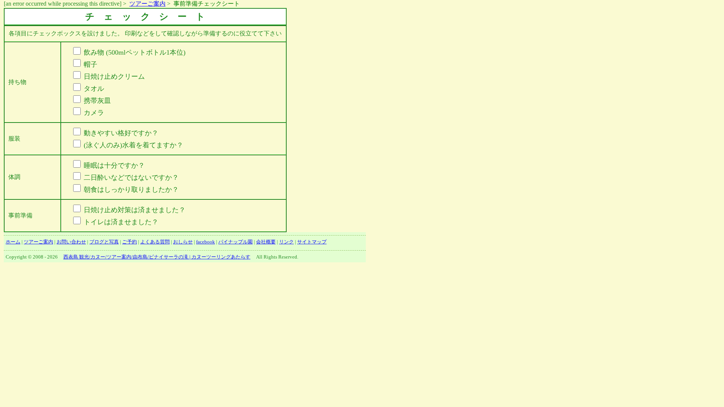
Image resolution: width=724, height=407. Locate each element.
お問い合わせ (71, 242)
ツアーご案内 (147, 3)
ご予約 (129, 242)
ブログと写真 (104, 242)
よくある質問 (155, 242)
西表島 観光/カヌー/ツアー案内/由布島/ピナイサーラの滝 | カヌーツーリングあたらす (156, 257)
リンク (286, 242)
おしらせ (183, 242)
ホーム (13, 242)
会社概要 (266, 242)
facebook (205, 242)
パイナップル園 (235, 242)
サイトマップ (312, 242)
